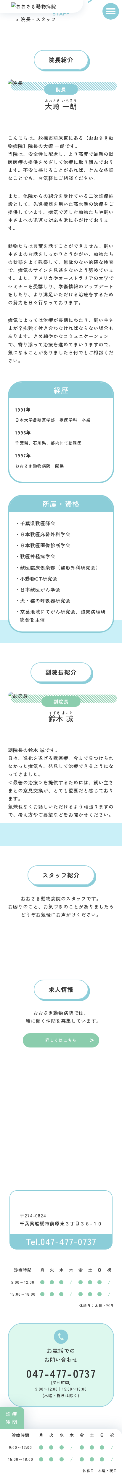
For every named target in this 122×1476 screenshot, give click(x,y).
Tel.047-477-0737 (61, 1241)
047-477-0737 (61, 1373)
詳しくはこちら (60, 1040)
